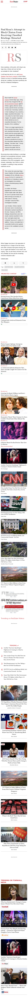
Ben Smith (3, 587)
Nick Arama (3, 493)
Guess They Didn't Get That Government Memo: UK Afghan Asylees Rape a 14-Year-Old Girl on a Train (13, 560)
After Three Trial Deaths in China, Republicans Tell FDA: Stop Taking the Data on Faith (14, 845)
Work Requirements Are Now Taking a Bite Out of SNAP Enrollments (13, 513)
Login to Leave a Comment (14, 606)
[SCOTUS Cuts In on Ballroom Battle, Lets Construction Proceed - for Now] (14, 526)
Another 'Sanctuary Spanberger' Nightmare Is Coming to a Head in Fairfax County (13, 466)
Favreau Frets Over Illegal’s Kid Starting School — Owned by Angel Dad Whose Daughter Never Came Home (13, 930)
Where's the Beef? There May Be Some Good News (14, 817)
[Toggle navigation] (2, 1)
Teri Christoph (4, 469)
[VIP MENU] (25, 1)
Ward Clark (3, 516)
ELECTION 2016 (9, 267)
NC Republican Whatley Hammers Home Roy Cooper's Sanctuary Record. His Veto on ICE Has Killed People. (14, 704)
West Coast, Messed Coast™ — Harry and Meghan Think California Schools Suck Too (13, 987)
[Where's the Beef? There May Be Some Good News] (14, 807)
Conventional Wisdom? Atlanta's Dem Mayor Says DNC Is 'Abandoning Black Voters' (14, 732)
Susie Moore (4, 539)
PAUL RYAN (4, 270)
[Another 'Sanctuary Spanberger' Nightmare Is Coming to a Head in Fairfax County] (14, 456)
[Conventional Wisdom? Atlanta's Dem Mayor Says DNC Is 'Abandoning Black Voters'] (14, 721)
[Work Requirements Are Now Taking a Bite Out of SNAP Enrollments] (14, 503)
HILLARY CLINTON (19, 267)
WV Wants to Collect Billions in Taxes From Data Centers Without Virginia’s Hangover (13, 584)
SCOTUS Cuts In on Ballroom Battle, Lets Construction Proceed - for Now (12, 536)
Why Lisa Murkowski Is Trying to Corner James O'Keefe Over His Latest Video (13, 903)
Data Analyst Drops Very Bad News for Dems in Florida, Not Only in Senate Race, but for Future (13, 489)
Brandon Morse (14, 765)
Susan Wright (5, 40)
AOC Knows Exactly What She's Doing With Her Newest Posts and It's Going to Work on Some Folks (14, 761)
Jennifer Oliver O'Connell (7, 564)
